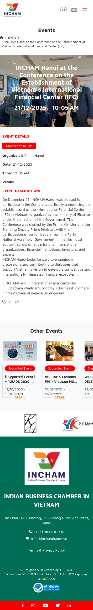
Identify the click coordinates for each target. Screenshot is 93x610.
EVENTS (14, 37)
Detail (20, 397)
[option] (26, 423)
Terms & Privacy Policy (46, 550)
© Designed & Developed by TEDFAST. (46, 570)
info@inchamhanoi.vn (49, 539)
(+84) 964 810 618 (49, 532)
